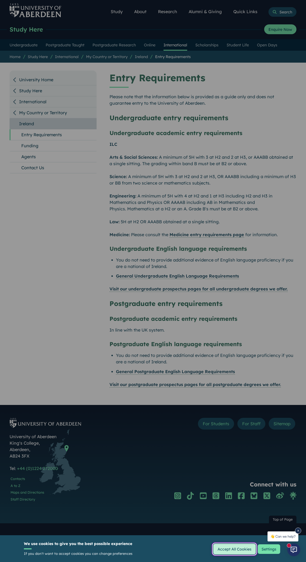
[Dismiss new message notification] (298, 531)
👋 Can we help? (282, 536)
